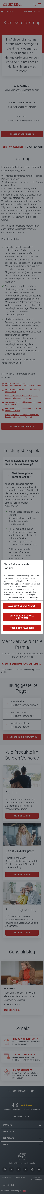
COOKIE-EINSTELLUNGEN (22, 628)
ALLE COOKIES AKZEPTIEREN (22, 606)
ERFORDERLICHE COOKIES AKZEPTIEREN (22, 617)
